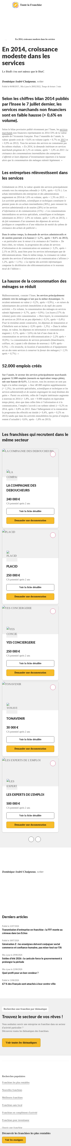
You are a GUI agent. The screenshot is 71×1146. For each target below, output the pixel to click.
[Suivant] (38, 839)
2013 (63, 139)
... (6, 39)
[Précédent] (31, 839)
